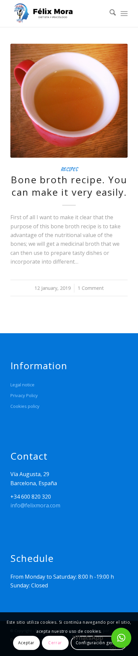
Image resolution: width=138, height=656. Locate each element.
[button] (121, 638)
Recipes (69, 169)
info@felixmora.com (35, 505)
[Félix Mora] (57, 13)
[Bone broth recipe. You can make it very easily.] (69, 101)
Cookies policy (25, 406)
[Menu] (124, 13)
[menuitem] (109, 13)
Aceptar (26, 643)
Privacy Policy (24, 395)
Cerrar (55, 643)
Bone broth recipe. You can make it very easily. (69, 185)
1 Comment (91, 288)
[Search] (109, 13)
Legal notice (22, 385)
